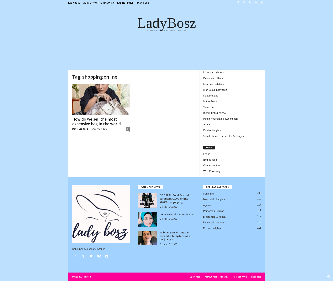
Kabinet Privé (125, 2)
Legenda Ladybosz (213, 72)
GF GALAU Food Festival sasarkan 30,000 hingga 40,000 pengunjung (174, 198)
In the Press (210, 101)
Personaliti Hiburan (213, 78)
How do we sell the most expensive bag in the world (96, 121)
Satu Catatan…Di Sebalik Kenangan (223, 136)
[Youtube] (262, 3)
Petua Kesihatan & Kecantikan (220, 118)
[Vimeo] (250, 3)
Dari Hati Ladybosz (214, 84)
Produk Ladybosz (213, 130)
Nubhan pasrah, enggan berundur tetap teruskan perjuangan (175, 236)
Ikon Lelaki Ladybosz (215, 89)
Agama (207, 124)
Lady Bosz (74, 2)
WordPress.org (211, 171)
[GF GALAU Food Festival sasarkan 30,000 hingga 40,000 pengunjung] (147, 200)
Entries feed (210, 159)
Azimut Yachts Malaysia (98, 2)
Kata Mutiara (210, 95)
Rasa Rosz (142, 2)
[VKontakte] (256, 3)
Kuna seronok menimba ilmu (177, 214)
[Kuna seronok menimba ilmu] (147, 219)
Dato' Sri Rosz (80, 128)
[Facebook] (238, 3)
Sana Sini (208, 107)
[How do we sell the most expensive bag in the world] (101, 99)
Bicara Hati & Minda (214, 113)
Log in (206, 154)
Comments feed (212, 165)
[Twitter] (244, 3)
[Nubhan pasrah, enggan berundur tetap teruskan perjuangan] (147, 238)
